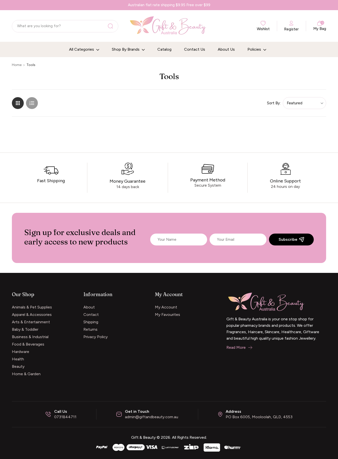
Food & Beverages (28, 344)
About (89, 307)
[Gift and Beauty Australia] (169, 447)
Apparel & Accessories (32, 314)
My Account (166, 307)
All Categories (82, 49)
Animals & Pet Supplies (32, 307)
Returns (90, 329)
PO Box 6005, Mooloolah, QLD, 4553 (259, 417)
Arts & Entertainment (31, 322)
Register (291, 29)
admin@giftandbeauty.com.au (151, 417)
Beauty (18, 366)
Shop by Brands (126, 49)
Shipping (90, 322)
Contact (91, 314)
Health (18, 359)
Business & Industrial (30, 336)
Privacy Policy (95, 336)
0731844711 (65, 417)
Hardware (20, 351)
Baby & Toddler (25, 329)
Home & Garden (26, 374)
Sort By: (274, 103)
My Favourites (167, 314)
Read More (236, 347)
